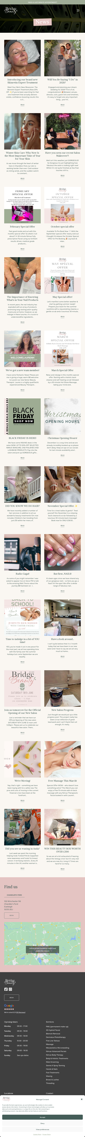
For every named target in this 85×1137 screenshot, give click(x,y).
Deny (42, 1123)
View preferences (42, 1129)
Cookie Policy (37, 1134)
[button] (82, 1099)
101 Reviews (20, 1012)
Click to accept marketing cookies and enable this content (42, 949)
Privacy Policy (46, 1134)
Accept (42, 1117)
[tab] (14, 895)
